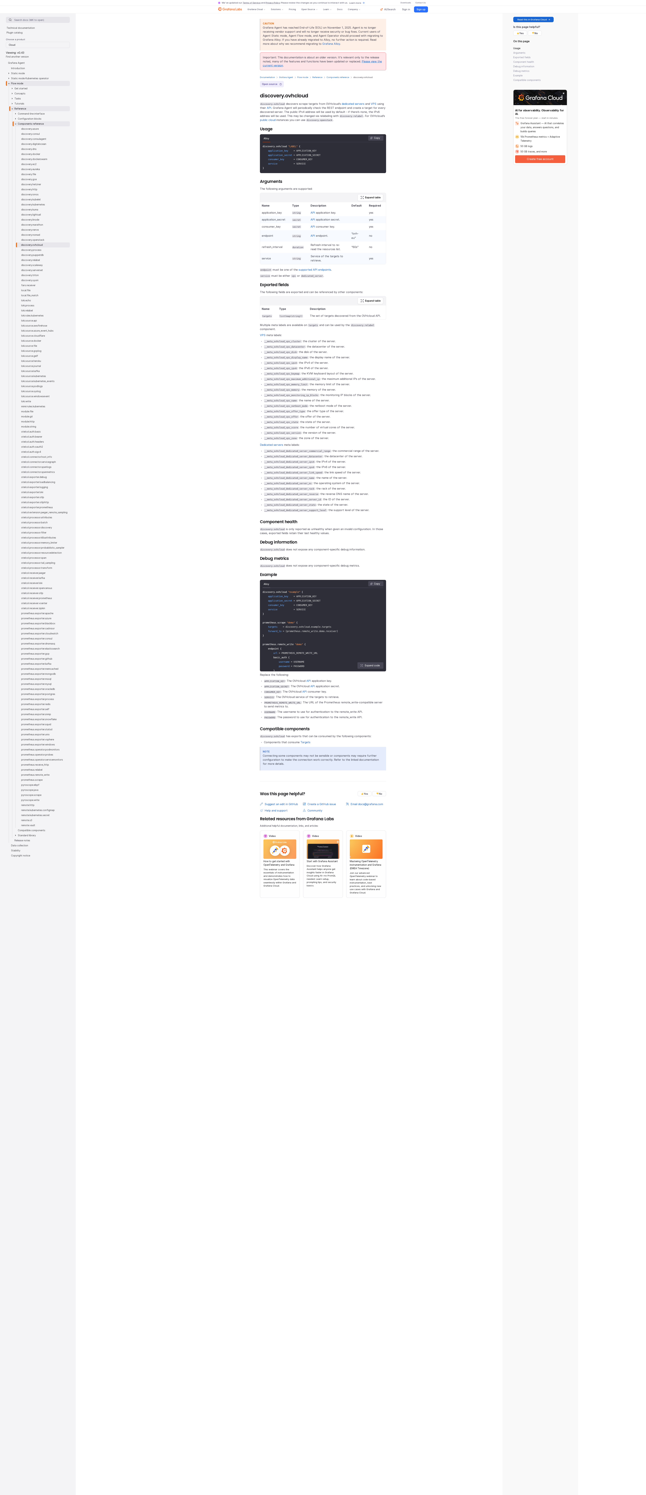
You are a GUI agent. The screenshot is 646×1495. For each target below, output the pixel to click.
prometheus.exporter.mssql (36, 678)
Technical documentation (21, 27)
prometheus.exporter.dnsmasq (38, 643)
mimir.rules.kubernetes (33, 406)
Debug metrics (521, 70)
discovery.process (31, 249)
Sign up (421, 9)
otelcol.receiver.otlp (32, 593)
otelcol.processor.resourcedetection (41, 552)
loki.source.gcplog (31, 350)
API (269, 108)
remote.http (27, 805)
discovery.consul (30, 133)
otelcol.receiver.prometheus (36, 598)
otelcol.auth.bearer (31, 436)
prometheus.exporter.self (35, 709)
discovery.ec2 (29, 164)
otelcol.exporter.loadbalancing (38, 482)
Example (518, 75)
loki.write (26, 401)
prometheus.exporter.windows (38, 744)
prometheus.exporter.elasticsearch (40, 648)
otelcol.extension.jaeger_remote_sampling (44, 512)
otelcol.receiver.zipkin (33, 608)
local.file (25, 290)
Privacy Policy (273, 2)
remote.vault (28, 825)
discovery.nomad (30, 234)
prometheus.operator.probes (37, 754)
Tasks (17, 98)
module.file (27, 411)
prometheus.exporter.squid (36, 724)
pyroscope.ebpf (30, 784)
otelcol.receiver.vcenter (34, 603)
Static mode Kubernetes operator (30, 78)
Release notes (22, 840)
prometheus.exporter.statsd (36, 729)
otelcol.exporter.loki (32, 492)
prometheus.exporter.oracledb (38, 689)
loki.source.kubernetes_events (38, 381)
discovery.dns (29, 149)
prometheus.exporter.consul (36, 638)
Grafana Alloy (331, 43)
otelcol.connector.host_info (36, 456)
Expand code (372, 665)
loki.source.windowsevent (35, 396)
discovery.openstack (32, 239)
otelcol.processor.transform (36, 567)
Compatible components (31, 830)
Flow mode (302, 77)
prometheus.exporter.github (36, 658)
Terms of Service (252, 2)
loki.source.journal (31, 366)
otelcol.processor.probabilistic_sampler (42, 547)
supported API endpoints (315, 269)
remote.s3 (26, 820)
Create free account (540, 159)
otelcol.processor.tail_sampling (38, 562)
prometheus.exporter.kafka (36, 663)
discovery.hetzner (31, 184)
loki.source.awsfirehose (34, 325)
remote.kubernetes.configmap (38, 810)
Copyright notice (20, 855)
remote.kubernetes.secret (35, 815)
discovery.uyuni (29, 280)
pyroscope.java (29, 789)
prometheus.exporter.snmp (36, 714)
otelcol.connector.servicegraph (38, 461)
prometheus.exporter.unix (35, 734)
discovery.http (29, 189)
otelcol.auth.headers (32, 441)
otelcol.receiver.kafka (33, 578)
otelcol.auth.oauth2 (32, 446)
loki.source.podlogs (32, 386)
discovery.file (28, 174)
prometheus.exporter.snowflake (39, 719)
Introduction (18, 68)
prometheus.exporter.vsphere (37, 739)
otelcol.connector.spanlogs (36, 466)
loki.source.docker (31, 340)
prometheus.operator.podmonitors (40, 749)
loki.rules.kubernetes (32, 315)
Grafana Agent (286, 77)
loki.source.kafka (30, 371)
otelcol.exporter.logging (34, 487)
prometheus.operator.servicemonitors (42, 759)
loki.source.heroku (31, 360)
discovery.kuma (29, 209)
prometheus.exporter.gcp (35, 653)
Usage (516, 48)
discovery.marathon (32, 224)
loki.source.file (29, 345)
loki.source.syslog (31, 391)
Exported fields (522, 57)
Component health (523, 61)
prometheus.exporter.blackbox (38, 623)
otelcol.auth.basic (31, 431)
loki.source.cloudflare (33, 335)
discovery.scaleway (32, 265)
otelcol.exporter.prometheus (37, 507)
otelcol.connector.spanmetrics (38, 472)
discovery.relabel (30, 260)
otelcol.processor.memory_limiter (39, 542)
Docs (339, 9)
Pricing (292, 9)
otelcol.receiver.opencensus (36, 588)
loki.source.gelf (29, 355)
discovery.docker (30, 154)
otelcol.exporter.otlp (32, 497)
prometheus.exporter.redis (35, 704)
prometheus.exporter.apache (37, 613)
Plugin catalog (15, 32)
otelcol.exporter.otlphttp (35, 502)
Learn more (355, 3)
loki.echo (26, 300)
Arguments (519, 52)
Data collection (19, 845)
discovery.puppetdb (32, 255)
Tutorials (19, 103)
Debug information (523, 66)
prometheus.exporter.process (37, 699)
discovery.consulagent (33, 138)
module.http (28, 421)
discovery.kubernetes (33, 204)
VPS (373, 103)
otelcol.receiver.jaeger (33, 572)
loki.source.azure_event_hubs (37, 330)
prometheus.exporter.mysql (36, 683)
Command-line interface (31, 113)
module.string (28, 426)
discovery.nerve (30, 229)
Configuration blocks (29, 118)
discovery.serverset (32, 270)
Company (353, 9)
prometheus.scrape (32, 779)
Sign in (406, 9)
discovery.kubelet (31, 199)
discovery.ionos (30, 194)
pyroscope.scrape (31, 795)
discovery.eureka (30, 169)
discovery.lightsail (31, 214)
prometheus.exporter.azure (36, 618)
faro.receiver (28, 285)
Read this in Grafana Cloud (532, 19)
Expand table (373, 197)
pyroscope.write (30, 800)
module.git (27, 416)
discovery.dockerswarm (34, 159)
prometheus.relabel (31, 769)
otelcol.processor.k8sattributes (38, 537)
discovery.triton (30, 275)
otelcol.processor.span (33, 557)
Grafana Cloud (255, 9)
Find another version (17, 56)
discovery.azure (30, 128)
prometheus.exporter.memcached (39, 668)
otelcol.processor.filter (33, 532)
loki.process (27, 305)
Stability (15, 850)
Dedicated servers (271, 444)
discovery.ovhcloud (32, 244)
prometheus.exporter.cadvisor (38, 628)
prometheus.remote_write (35, 774)
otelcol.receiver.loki (31, 583)
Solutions (276, 9)
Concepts (19, 93)
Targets (305, 742)
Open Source (308, 9)
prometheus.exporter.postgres (38, 694)
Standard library (27, 835)
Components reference (338, 77)
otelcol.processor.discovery (36, 527)
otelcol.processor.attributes (36, 517)
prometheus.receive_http (35, 764)
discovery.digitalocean (33, 143)
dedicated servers (353, 103)
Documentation (267, 77)
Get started (20, 88)
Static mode (18, 73)
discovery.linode (30, 219)
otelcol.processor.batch (34, 522)
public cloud (268, 120)
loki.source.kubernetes (33, 376)
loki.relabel (27, 310)
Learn (326, 9)
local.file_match (29, 295)
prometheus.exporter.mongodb (38, 673)
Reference (317, 77)
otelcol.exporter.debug (34, 477)
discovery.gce (29, 179)
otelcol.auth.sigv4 (31, 451)
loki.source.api (29, 320)
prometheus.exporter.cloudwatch (39, 633)
